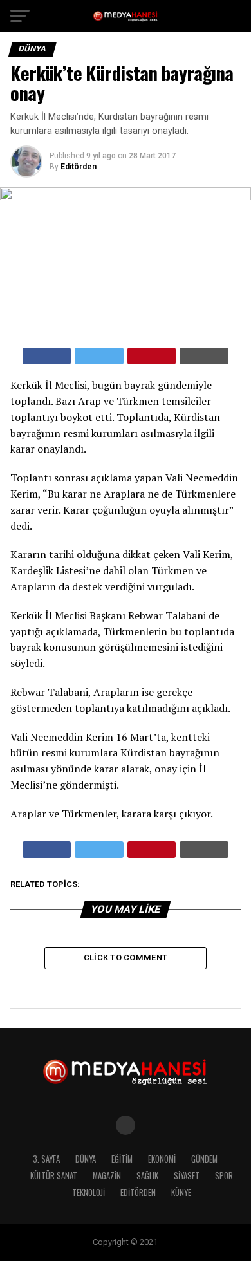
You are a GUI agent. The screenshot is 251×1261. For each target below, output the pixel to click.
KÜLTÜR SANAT (53, 1176)
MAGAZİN (107, 1176)
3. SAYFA (46, 1159)
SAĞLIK (147, 1176)
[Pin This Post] (151, 356)
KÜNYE (181, 1192)
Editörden (78, 166)
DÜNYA (85, 1159)
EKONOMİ (162, 1159)
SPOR (224, 1176)
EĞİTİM (122, 1159)
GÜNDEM (204, 1159)
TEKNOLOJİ (88, 1192)
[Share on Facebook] (47, 356)
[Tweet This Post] (99, 356)
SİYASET (187, 1176)
